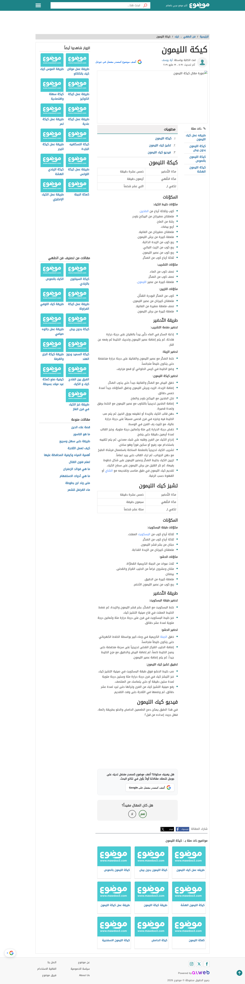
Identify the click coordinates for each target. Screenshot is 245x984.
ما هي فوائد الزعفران (76, 469)
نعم (142, 814)
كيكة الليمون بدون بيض (197, 148)
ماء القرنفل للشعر (79, 490)
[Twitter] (199, 964)
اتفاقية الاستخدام (46, 968)
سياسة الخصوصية (80, 968)
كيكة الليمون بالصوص (197, 159)
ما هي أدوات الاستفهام (75, 476)
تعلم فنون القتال (79, 462)
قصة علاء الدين (80, 427)
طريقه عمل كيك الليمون (196, 137)
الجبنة (163, 637)
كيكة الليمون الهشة (197, 169)
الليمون (142, 282)
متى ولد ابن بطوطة (77, 483)
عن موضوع (84, 962)
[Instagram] (191, 964)
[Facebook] (206, 964)
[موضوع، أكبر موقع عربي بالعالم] (199, 5)
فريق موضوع (49, 975)
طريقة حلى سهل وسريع (74, 441)
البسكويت (144, 534)
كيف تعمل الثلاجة (79, 448)
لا (132, 814)
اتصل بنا (52, 962)
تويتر (171, 829)
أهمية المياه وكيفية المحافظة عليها (67, 455)
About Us (84, 975)
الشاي (109, 470)
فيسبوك (184, 829)
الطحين (144, 211)
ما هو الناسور (81, 434)
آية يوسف (167, 60)
